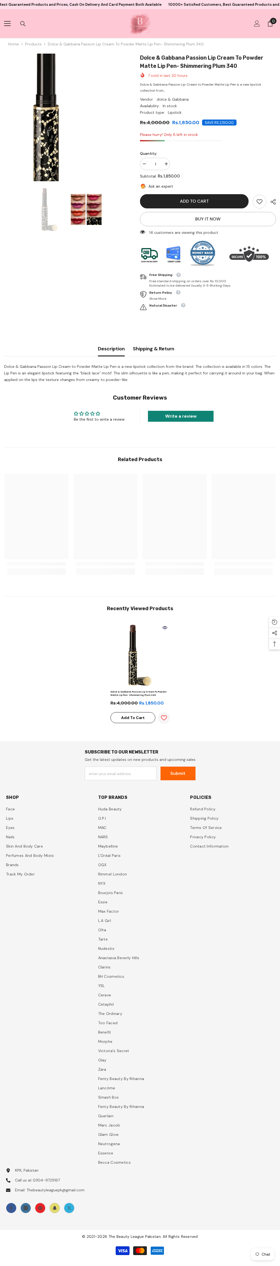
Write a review (181, 416)
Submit (177, 773)
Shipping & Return (153, 348)
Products (33, 44)
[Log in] (257, 24)
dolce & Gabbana (173, 99)
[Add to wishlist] (164, 718)
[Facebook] (11, 1208)
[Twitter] (69, 1208)
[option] (68, 117)
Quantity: (148, 153)
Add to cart (194, 201)
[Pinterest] (40, 1208)
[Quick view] (165, 628)
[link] (259, 201)
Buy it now (208, 219)
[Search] (23, 24)
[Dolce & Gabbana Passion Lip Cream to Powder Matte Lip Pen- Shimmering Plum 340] (140, 655)
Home (13, 44)
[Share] (271, 201)
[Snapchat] (54, 1208)
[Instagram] (26, 1208)
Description (111, 348)
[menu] (7, 23)
